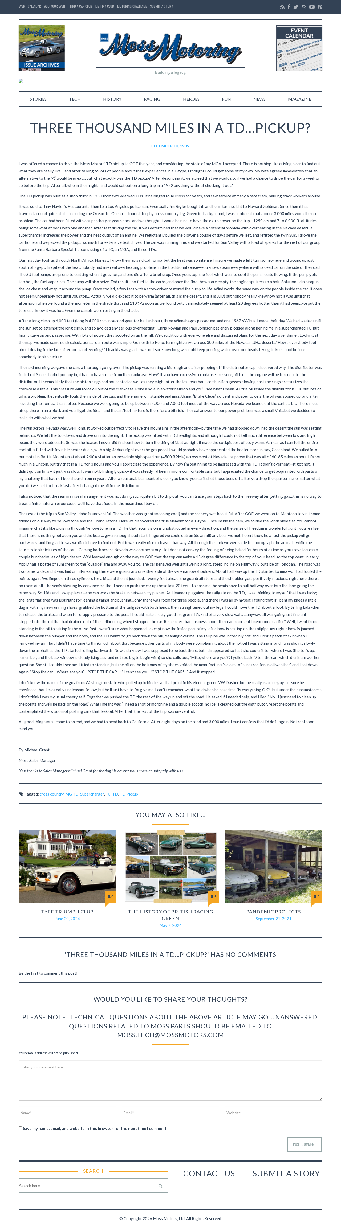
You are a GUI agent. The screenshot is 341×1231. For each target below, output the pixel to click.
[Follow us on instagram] (303, 7)
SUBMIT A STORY (286, 1173)
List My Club (104, 6)
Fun (226, 98)
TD (115, 794)
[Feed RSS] (282, 7)
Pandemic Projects (273, 912)
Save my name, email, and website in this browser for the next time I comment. (95, 1128)
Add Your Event (55, 6)
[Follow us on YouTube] (312, 7)
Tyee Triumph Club (67, 912)
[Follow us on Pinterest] (319, 7)
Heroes (191, 98)
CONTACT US (209, 1173)
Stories (38, 98)
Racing (152, 98)
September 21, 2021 (273, 918)
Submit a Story (161, 6)
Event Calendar (30, 6)
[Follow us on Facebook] (288, 7)
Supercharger (92, 794)
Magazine (299, 98)
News (259, 98)
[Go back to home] (170, 44)
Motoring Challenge (132, 6)
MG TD (72, 794)
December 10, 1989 (170, 145)
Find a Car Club (81, 6)
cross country (52, 794)
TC (108, 794)
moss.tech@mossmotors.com (170, 1035)
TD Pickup (129, 794)
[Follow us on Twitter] (296, 7)
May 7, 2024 (170, 925)
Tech (75, 98)
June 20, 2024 (67, 918)
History (112, 98)
